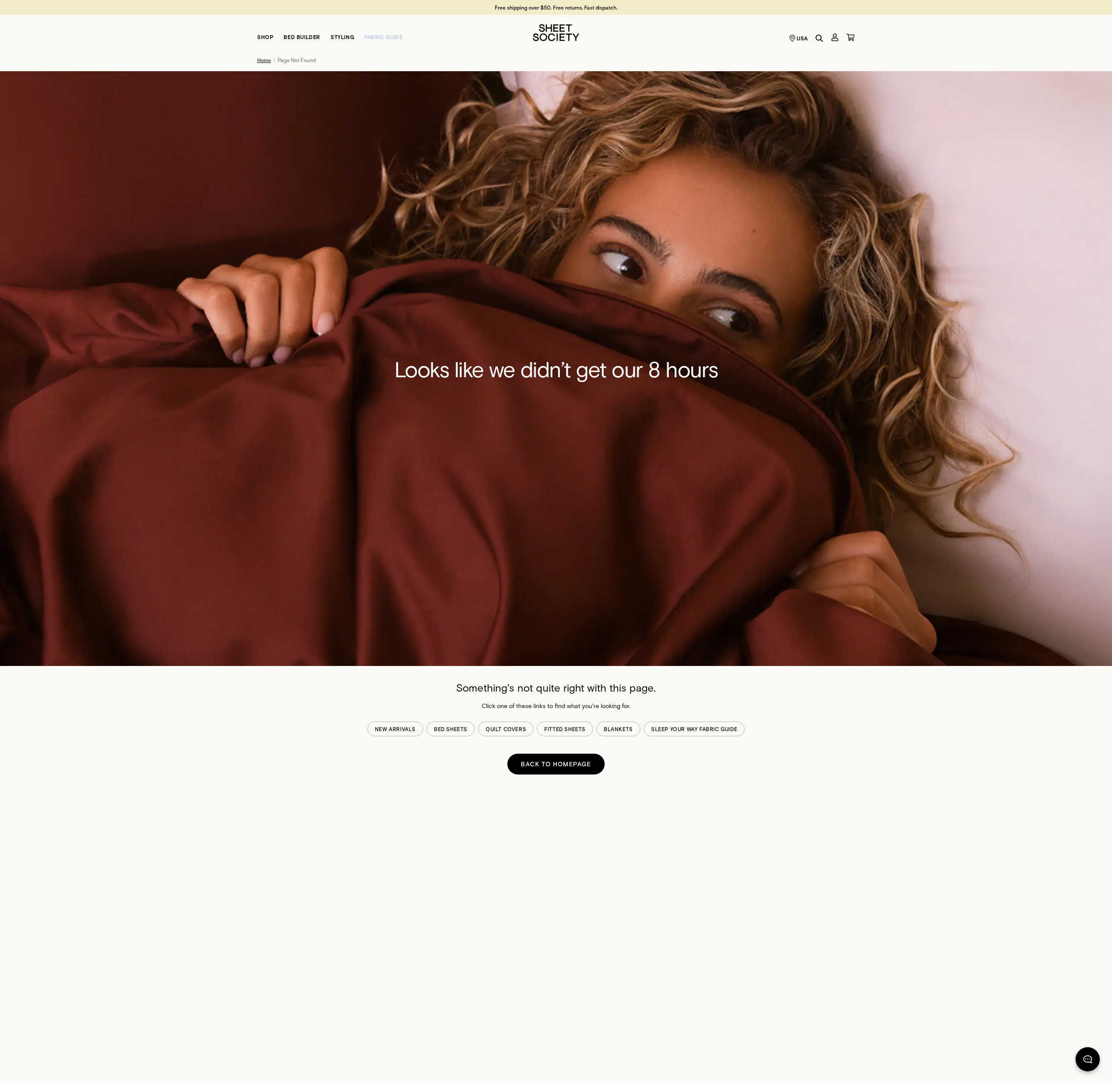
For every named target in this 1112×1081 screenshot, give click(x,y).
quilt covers (506, 729)
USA (802, 38)
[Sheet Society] (556, 32)
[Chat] (1087, 1061)
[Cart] (850, 37)
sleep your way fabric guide (694, 729)
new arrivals (395, 729)
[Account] (835, 37)
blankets (618, 729)
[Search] (819, 38)
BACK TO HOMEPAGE (556, 764)
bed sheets (450, 729)
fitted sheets (565, 729)
